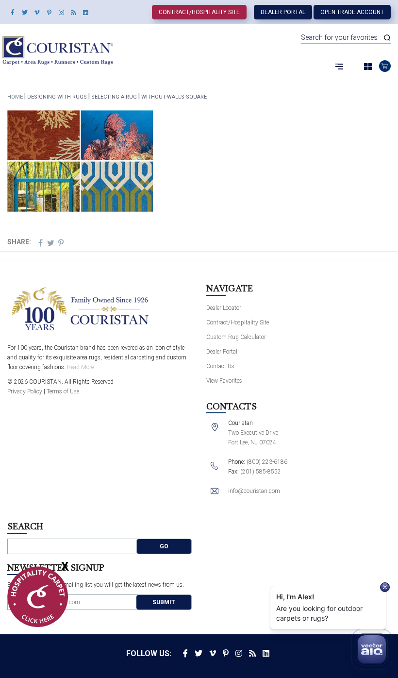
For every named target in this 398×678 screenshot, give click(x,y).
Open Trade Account (352, 12)
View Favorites (224, 380)
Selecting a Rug (114, 97)
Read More (80, 367)
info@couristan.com (254, 491)
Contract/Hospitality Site (199, 12)
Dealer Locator (223, 308)
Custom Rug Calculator (236, 337)
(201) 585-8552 (260, 471)
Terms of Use (63, 391)
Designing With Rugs (57, 97)
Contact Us (220, 366)
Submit (163, 602)
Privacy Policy (24, 391)
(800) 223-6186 (267, 461)
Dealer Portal (283, 12)
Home (15, 97)
